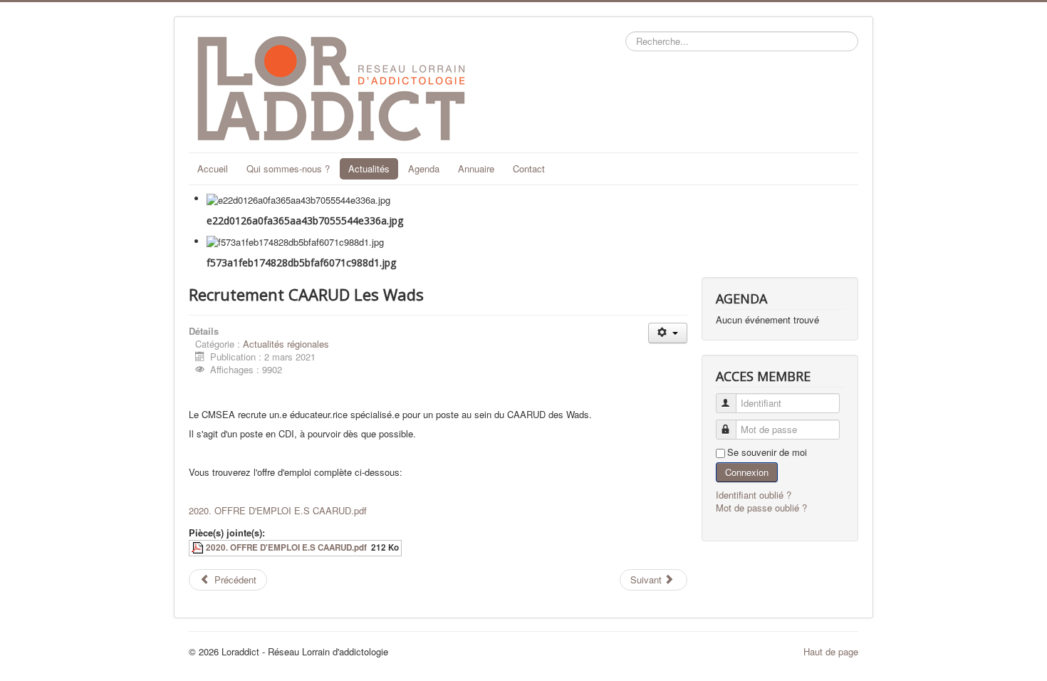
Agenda (423, 168)
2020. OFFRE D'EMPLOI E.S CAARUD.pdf (278, 510)
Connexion (747, 472)
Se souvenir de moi (767, 452)
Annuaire (476, 168)
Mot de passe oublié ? (761, 507)
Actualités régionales (286, 343)
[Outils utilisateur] (667, 333)
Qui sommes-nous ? (288, 168)
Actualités (369, 168)
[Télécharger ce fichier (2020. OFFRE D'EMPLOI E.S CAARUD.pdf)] (199, 547)
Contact (529, 168)
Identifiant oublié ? (753, 494)
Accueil (212, 168)
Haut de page (830, 651)
